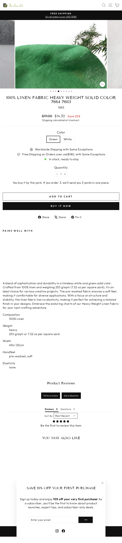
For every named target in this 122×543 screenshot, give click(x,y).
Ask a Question (71, 395)
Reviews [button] (49, 409)
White (68, 139)
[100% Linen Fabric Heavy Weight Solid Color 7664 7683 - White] (8, 265)
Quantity (61, 167)
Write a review (50, 395)
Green (53, 139)
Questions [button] (66, 409)
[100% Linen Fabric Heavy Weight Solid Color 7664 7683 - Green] (4, 265)
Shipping (47, 120)
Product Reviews (61, 383)
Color (61, 132)
